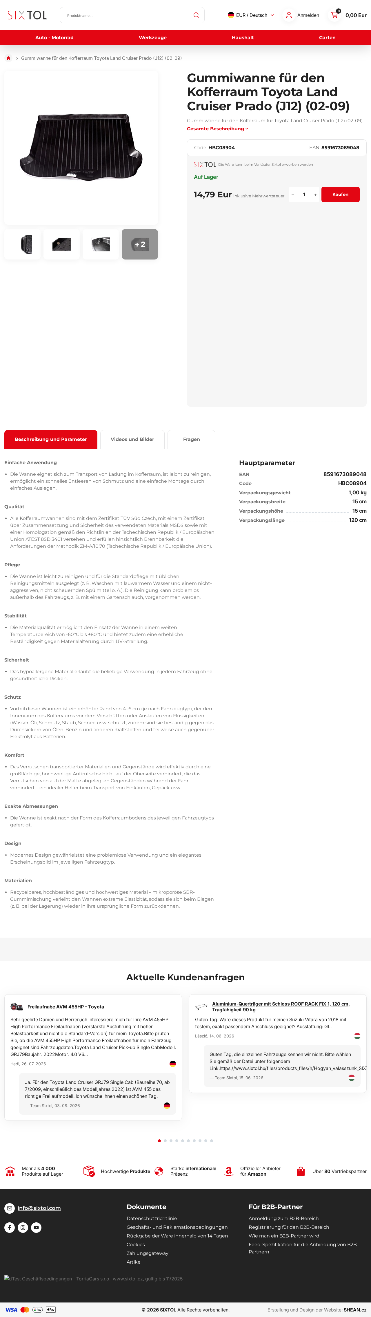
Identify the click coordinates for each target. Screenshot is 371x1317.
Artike (134, 1262)
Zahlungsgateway (147, 1253)
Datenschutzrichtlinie (152, 1218)
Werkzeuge (153, 37)
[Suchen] (196, 15)
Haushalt (243, 37)
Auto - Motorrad (54, 37)
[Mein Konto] (289, 15)
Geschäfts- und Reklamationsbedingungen (177, 1227)
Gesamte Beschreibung (215, 128)
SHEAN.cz (355, 1310)
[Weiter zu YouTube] (36, 1227)
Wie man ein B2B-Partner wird (284, 1236)
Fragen (191, 439)
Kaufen (340, 194)
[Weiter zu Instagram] (23, 1227)
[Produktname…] (132, 15)
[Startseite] (8, 58)
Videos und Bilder (132, 439)
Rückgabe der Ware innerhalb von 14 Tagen (177, 1236)
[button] (159, 1140)
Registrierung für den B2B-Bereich (289, 1227)
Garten (327, 37)
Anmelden (308, 15)
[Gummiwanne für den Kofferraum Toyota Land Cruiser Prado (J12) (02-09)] (81, 147)
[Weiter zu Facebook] (9, 1227)
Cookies (136, 1244)
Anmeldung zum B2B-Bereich (284, 1218)
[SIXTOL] (27, 15)
